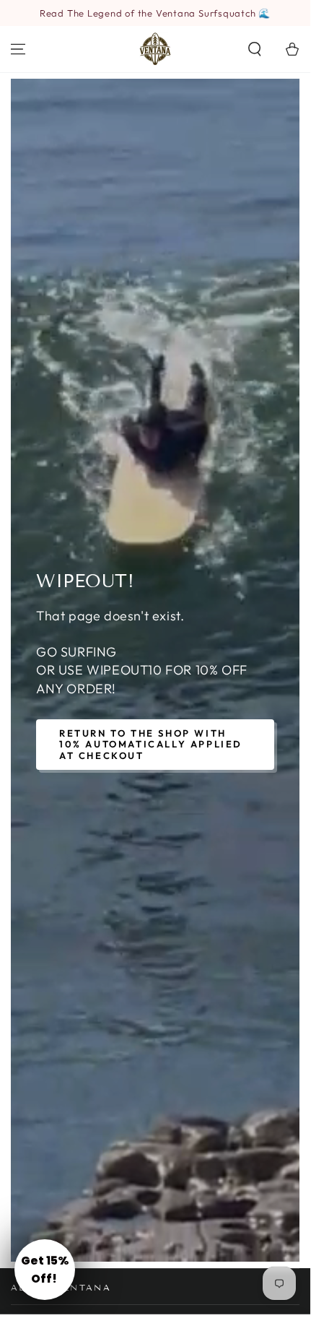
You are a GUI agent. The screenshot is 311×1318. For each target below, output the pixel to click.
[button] (254, 49)
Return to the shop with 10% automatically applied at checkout (150, 744)
